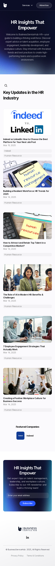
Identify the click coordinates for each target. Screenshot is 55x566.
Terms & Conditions (35, 556)
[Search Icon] (6, 85)
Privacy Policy (17, 556)
